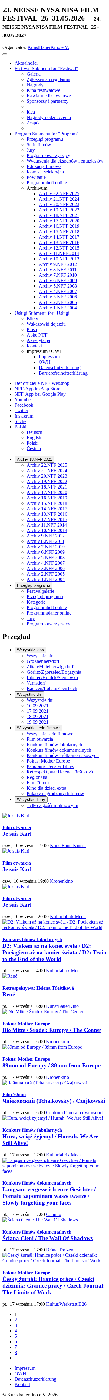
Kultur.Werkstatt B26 (66, 1304)
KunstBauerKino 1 (68, 845)
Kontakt (22, 1384)
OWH (20, 1373)
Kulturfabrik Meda (68, 916)
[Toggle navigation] (4, 54)
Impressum (25, 1368)
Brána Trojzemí (61, 1249)
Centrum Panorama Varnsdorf (74, 1112)
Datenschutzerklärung (35, 1379)
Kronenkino (61, 881)
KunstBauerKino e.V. (48, 47)
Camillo (53, 1214)
